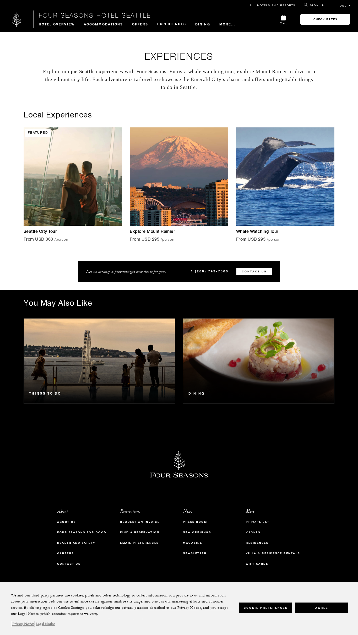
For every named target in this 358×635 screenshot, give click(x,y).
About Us (66, 522)
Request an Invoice (140, 522)
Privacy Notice (23, 624)
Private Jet (258, 522)
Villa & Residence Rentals (273, 553)
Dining (202, 24)
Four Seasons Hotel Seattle (95, 15)
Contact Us (254, 271)
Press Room (195, 522)
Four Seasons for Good (81, 532)
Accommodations (103, 24)
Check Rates (325, 19)
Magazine (192, 543)
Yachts (253, 532)
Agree (321, 607)
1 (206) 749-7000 (210, 271)
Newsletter (195, 553)
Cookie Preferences (266, 607)
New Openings (197, 532)
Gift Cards (257, 564)
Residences (257, 543)
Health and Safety (76, 543)
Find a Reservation (139, 532)
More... (227, 24)
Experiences (171, 24)
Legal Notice (45, 624)
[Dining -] (258, 361)
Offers (140, 24)
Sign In (317, 5)
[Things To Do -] (99, 361)
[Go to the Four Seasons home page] (16, 19)
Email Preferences (139, 543)
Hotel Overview (57, 24)
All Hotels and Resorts (272, 5)
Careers (65, 553)
